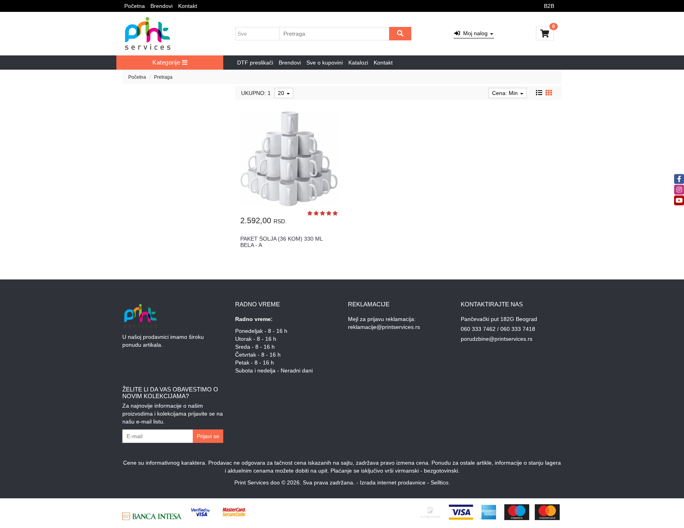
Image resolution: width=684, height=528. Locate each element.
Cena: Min (505, 93)
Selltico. (440, 482)
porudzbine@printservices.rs (496, 339)
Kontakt (187, 6)
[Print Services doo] (147, 33)
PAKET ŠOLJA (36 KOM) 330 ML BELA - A (281, 242)
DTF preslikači (255, 62)
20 (282, 93)
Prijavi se (208, 436)
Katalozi (358, 62)
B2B (549, 6)
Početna (134, 6)
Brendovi (161, 6)
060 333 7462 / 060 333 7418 (498, 329)
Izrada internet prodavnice (393, 482)
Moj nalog (474, 33)
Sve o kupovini (324, 62)
